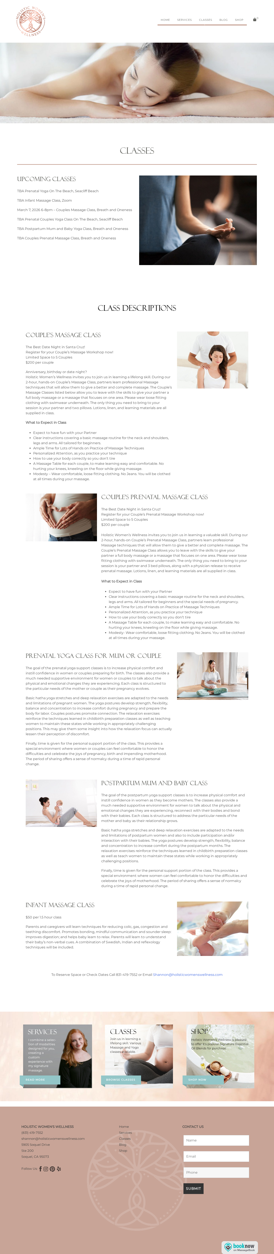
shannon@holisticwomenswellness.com (53, 1139)
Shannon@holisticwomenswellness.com (188, 975)
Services (184, 19)
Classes (205, 19)
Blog (223, 19)
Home (165, 19)
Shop (239, 19)
